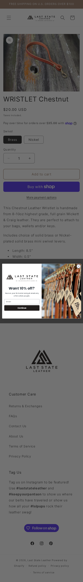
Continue (21, 307)
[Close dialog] (78, 266)
